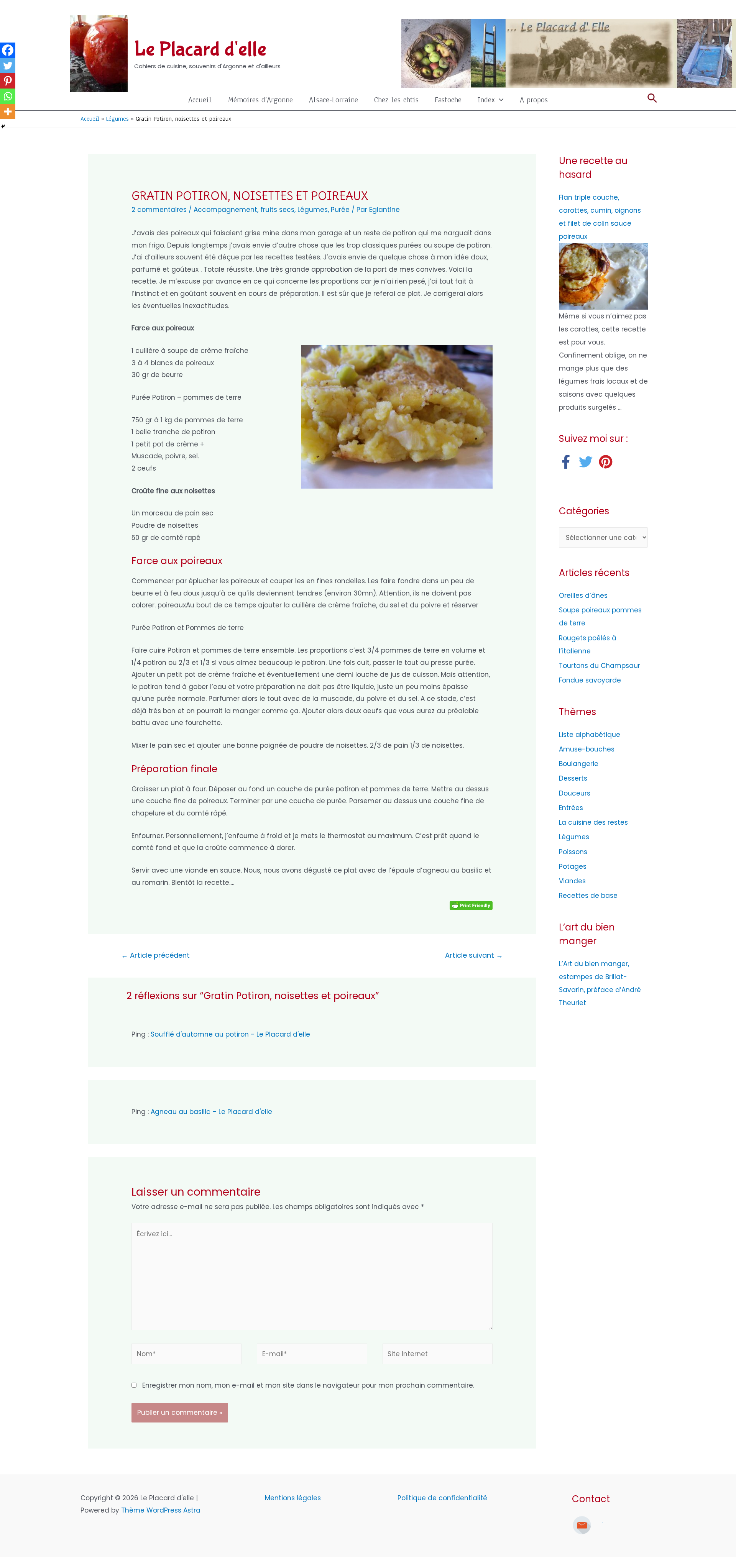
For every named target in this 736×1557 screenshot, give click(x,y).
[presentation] (499, 99)
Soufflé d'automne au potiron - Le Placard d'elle (230, 1034)
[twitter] (588, 462)
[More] (7, 111)
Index (486, 100)
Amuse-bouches (586, 749)
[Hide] (3, 126)
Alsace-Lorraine (333, 100)
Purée (340, 209)
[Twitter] (7, 65)
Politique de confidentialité (442, 1498)
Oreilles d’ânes (583, 595)
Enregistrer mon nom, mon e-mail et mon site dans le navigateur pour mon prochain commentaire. (308, 1385)
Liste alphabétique (589, 734)
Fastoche (448, 100)
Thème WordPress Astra (160, 1510)
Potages (572, 866)
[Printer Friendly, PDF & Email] (471, 905)
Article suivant (474, 955)
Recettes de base (588, 895)
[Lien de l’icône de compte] (652, 9)
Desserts (573, 778)
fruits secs (277, 209)
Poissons (573, 851)
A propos (534, 100)
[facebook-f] (568, 462)
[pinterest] (608, 462)
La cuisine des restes (593, 822)
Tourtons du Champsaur (599, 665)
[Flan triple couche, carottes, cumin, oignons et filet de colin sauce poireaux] (603, 275)
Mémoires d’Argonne (260, 100)
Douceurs (574, 793)
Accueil (200, 100)
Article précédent (155, 955)
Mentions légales (294, 1498)
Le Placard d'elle (200, 49)
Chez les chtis (396, 100)
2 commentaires (159, 209)
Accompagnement (225, 209)
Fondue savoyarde (590, 680)
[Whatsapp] (7, 96)
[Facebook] (7, 50)
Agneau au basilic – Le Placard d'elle (211, 1111)
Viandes (572, 881)
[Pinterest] (7, 81)
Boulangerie (578, 763)
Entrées (571, 807)
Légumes (312, 209)
